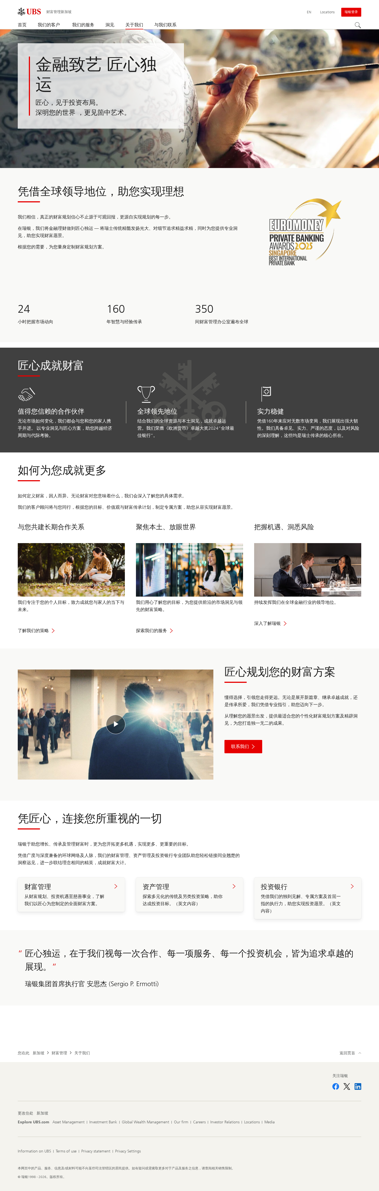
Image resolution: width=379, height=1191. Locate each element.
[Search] (358, 25)
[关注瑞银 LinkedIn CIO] (358, 1086)
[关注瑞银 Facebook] (335, 1086)
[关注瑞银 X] (346, 1086)
